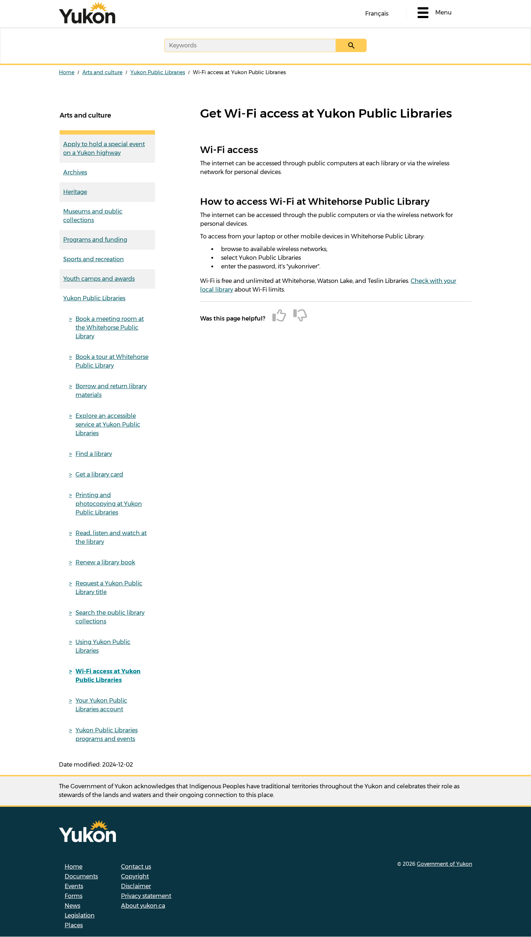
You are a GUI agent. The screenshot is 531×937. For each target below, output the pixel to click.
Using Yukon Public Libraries (102, 646)
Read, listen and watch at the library (111, 537)
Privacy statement (146, 896)
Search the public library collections (109, 617)
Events (74, 886)
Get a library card (99, 474)
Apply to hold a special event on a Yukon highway (104, 148)
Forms (73, 896)
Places (74, 925)
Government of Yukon (444, 864)
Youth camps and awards (99, 278)
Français (376, 13)
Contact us (136, 866)
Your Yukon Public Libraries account (101, 705)
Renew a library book (105, 562)
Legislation (80, 915)
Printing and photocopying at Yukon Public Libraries (108, 504)
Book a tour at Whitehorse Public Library (111, 361)
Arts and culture (102, 72)
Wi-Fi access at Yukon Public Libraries (108, 675)
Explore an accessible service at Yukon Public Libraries (107, 424)
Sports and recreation (93, 259)
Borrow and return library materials (111, 390)
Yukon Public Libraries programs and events (106, 734)
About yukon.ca (143, 905)
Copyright (135, 876)
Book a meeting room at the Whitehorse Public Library (109, 327)
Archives (75, 172)
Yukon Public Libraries (157, 72)
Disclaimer (136, 886)
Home (66, 72)
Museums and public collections (92, 216)
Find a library (93, 453)
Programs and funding (95, 239)
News (72, 905)
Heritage (75, 191)
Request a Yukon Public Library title (108, 587)
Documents (81, 876)
